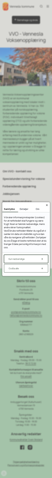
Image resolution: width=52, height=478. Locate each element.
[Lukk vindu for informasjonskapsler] (47, 205)
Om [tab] (37, 208)
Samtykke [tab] (9, 208)
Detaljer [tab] (24, 208)
